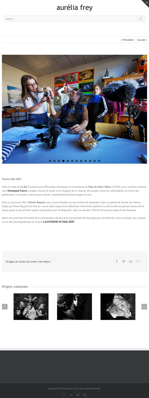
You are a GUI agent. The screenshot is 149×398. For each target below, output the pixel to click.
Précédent (128, 40)
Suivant (141, 40)
